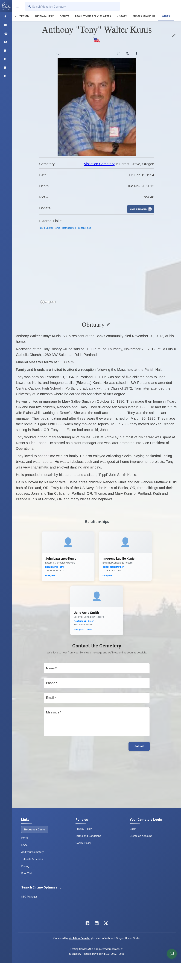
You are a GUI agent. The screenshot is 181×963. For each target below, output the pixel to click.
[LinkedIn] (96, 924)
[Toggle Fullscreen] (118, 54)
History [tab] (122, 16)
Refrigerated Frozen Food (76, 227)
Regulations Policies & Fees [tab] (93, 16)
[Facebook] (87, 924)
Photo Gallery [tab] (44, 16)
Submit (139, 746)
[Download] (136, 54)
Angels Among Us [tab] (144, 16)
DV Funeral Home (50, 227)
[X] (105, 924)
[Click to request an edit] (173, 35)
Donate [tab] (64, 16)
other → (90, 629)
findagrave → (51, 575)
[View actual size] (127, 54)
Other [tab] (166, 16)
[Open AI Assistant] (172, 954)
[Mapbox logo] (48, 302)
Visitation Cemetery (99, 164)
